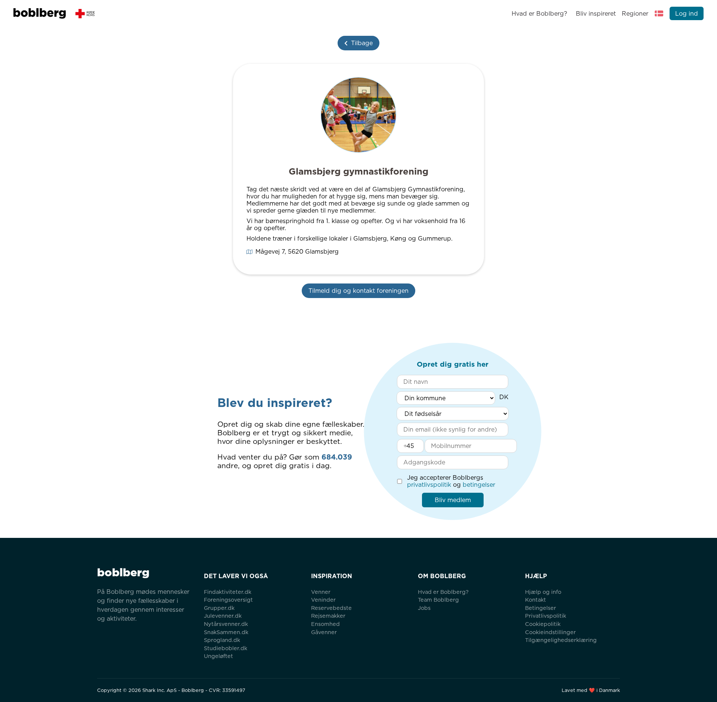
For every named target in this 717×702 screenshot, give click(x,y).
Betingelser (540, 608)
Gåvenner (324, 632)
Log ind (686, 13)
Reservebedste (331, 608)
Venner (320, 592)
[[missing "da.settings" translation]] (659, 13)
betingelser (479, 484)
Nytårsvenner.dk (226, 624)
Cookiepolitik (543, 624)
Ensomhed (325, 624)
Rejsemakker (328, 615)
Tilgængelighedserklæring (561, 640)
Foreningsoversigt (228, 599)
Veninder (323, 599)
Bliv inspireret (595, 13)
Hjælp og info (543, 592)
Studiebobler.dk (225, 648)
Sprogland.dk (222, 640)
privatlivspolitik (429, 484)
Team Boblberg (438, 599)
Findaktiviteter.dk (227, 592)
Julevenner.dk (223, 615)
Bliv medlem (453, 500)
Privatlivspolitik (545, 615)
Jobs (424, 608)
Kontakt (535, 599)
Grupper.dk (219, 608)
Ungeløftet (218, 656)
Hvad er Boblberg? (539, 13)
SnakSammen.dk (226, 632)
